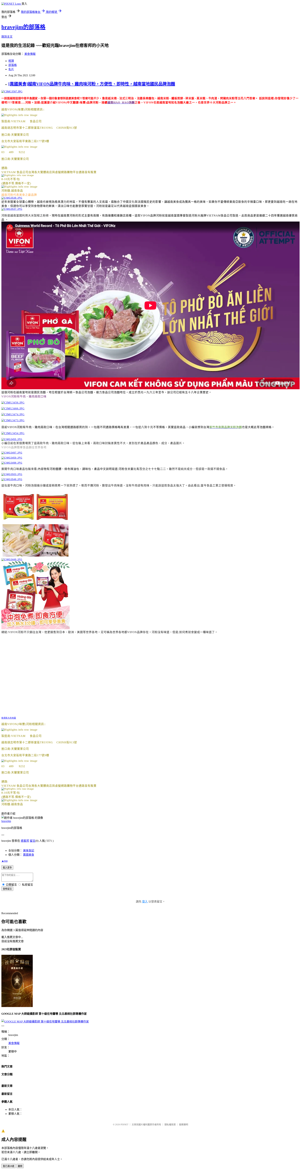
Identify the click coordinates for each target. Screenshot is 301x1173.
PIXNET (124, 1124)
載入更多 (7, 867)
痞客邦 (25, 840)
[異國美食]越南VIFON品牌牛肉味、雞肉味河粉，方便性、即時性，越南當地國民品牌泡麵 (91, 84)
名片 (11, 69)
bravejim (6, 821)
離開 (20, 1166)
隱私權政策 (170, 1124)
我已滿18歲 (8, 1166)
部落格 (12, 65)
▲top (4, 860)
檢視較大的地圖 (8, 718)
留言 (32, 840)
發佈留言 (7, 889)
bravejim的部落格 (23, 27)
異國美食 (28, 854)
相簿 (11, 60)
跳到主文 (7, 36)
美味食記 (28, 850)
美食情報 (30, 53)
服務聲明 (183, 1124)
